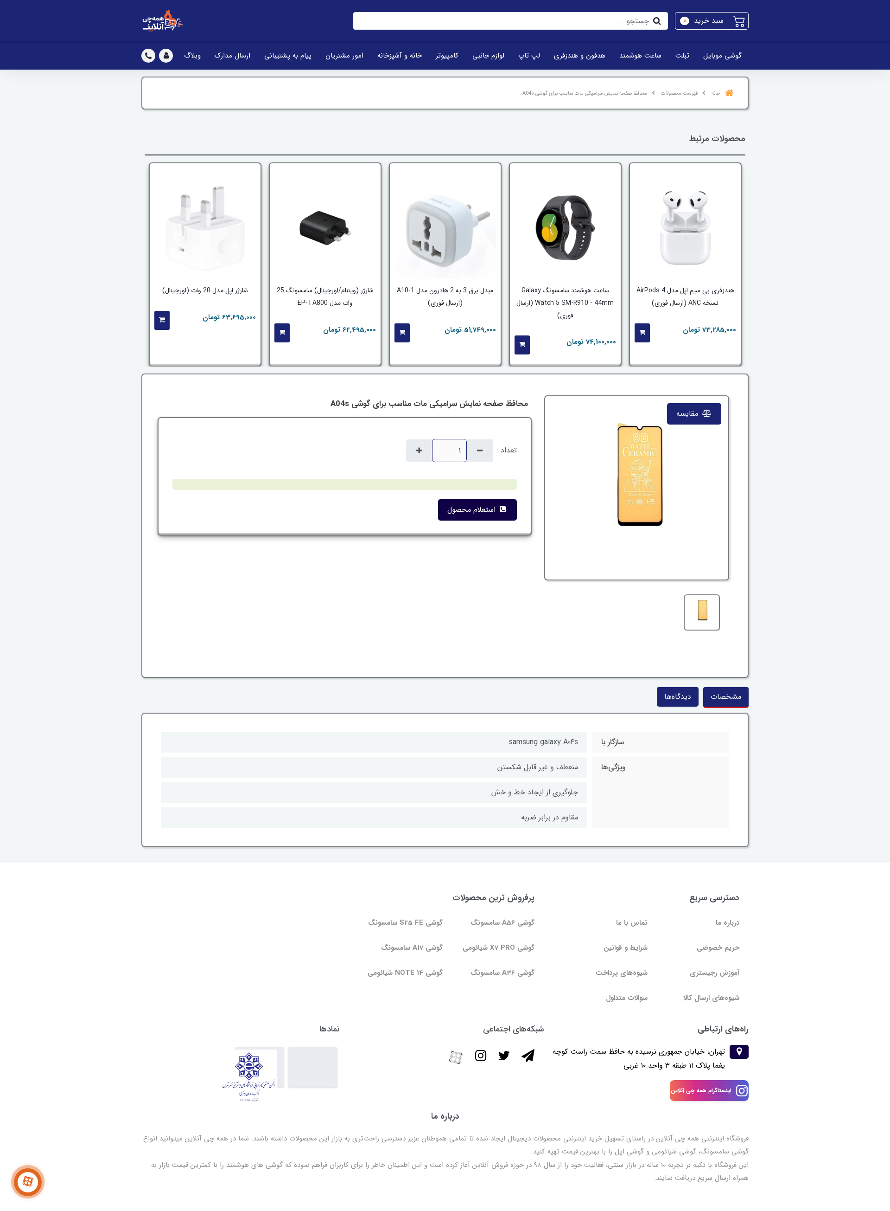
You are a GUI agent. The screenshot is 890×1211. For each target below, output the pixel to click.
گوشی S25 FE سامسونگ (405, 922)
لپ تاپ (529, 55)
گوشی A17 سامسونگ (412, 947)
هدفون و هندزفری (579, 55)
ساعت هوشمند (640, 55)
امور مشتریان (344, 55)
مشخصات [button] (726, 696)
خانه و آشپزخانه (399, 55)
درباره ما (727, 922)
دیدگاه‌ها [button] (677, 696)
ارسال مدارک (232, 55)
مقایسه (688, 413)
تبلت (682, 55)
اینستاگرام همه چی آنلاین (701, 1090)
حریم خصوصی (718, 947)
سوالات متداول (627, 998)
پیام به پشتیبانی (288, 55)
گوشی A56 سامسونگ (502, 922)
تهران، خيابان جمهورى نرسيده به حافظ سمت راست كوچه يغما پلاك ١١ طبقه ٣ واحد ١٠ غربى (639, 1058)
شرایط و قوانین (626, 947)
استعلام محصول (472, 509)
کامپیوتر (447, 55)
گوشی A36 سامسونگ (502, 973)
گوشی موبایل (722, 55)
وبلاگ (192, 55)
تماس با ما (632, 922)
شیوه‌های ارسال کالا (711, 998)
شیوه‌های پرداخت (622, 973)
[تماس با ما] (28, 1182)
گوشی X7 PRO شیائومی (498, 947)
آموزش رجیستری (714, 973)
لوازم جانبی (488, 55)
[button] (712, 21)
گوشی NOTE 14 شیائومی (405, 973)
